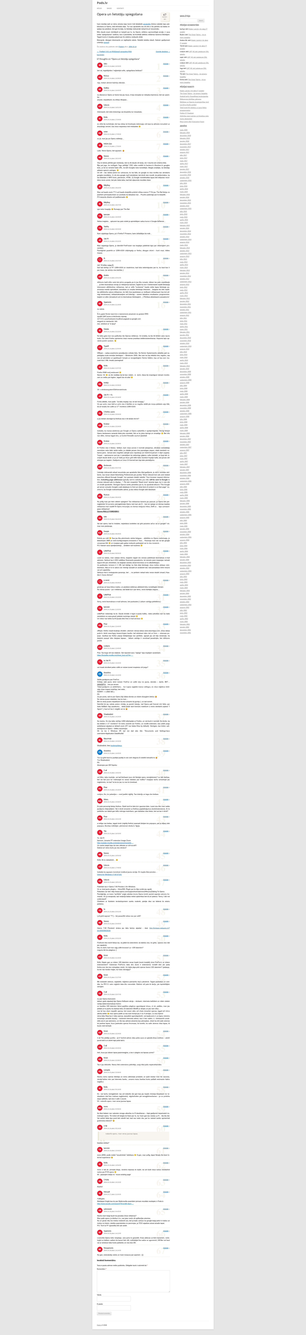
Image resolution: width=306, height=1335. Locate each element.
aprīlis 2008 (184, 428)
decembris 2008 (185, 405)
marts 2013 (184, 267)
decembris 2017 (185, 144)
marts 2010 (184, 363)
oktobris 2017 (184, 150)
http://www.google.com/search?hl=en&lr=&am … (115, 1204)
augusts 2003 (184, 574)
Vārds (99, 1295)
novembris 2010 (185, 341)
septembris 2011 (185, 312)
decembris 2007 (185, 439)
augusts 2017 (184, 152)
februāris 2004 (185, 557)
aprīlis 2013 (184, 265)
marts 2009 (184, 397)
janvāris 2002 (184, 627)
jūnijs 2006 (183, 489)
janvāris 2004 (184, 560)
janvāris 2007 (184, 470)
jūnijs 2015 (183, 214)
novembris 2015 (185, 203)
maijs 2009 (183, 391)
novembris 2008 (185, 408)
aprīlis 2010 (184, 360)
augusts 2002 (184, 607)
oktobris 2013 (184, 251)
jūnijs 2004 (183, 546)
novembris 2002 (185, 599)
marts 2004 (184, 554)
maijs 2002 (183, 616)
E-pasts (100, 1304)
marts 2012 (184, 296)
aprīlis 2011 (184, 327)
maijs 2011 (183, 324)
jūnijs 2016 (183, 186)
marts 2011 (184, 329)
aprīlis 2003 (184, 585)
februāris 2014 (185, 248)
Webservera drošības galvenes (190, 99)
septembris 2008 (185, 414)
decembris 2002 (185, 596)
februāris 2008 (185, 433)
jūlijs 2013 (183, 259)
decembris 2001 (185, 630)
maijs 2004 (183, 548)
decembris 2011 (185, 304)
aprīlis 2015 (184, 220)
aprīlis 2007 (184, 461)
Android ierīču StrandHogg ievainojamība (194, 96)
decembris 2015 (185, 200)
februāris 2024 (185, 133)
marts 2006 (184, 498)
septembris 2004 (185, 537)
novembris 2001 (185, 633)
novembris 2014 (185, 234)
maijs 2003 (183, 582)
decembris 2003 (185, 562)
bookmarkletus (116, 745)
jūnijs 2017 (183, 158)
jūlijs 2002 (183, 610)
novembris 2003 (185, 565)
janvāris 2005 (184, 529)
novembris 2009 (185, 374)
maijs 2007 (183, 459)
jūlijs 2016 (183, 183)
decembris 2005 (185, 506)
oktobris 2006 (184, 478)
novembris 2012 (185, 276)
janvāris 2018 (184, 141)
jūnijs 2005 (183, 523)
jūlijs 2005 (183, 520)
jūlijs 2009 (183, 386)
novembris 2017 (185, 147)
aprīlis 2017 (184, 164)
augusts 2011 (184, 315)
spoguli (106, 42)
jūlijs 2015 (183, 211)
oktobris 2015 (184, 206)
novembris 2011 (185, 307)
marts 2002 (184, 622)
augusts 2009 (184, 383)
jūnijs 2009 (183, 388)
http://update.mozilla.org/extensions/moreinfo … (115, 843)
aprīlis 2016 (184, 189)
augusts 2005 (184, 518)
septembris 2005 (185, 515)
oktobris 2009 (184, 377)
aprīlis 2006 (184, 495)
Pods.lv (102, 3)
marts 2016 (184, 192)
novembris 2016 (185, 175)
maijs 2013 (183, 262)
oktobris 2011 (184, 310)
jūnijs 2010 (183, 355)
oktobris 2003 (184, 568)
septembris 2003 (185, 571)
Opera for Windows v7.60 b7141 (109, 874)
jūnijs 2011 (183, 321)
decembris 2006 (185, 473)
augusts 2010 (184, 349)
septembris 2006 (185, 481)
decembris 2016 (185, 172)
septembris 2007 (185, 447)
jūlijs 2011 (183, 318)
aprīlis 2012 (184, 293)
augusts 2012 (184, 284)
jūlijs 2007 (183, 453)
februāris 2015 (185, 225)
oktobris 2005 (184, 512)
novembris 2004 (185, 532)
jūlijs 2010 (183, 352)
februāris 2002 (185, 624)
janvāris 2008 (184, 436)
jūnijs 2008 (183, 422)
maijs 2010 (183, 357)
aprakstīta (147, 24)
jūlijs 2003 (183, 577)
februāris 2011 (185, 332)
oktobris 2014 (184, 237)
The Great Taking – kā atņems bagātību (193, 93)
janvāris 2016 (184, 197)
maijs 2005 (183, 526)
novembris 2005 (185, 509)
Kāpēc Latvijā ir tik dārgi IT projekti (192, 91)
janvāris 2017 (184, 169)
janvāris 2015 (184, 228)
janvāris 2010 (184, 369)
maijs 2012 (183, 290)
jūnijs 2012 (183, 287)
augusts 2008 (184, 416)
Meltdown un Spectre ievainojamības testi (194, 102)
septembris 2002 (185, 605)
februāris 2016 (185, 194)
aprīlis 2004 (184, 551)
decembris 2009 (185, 372)
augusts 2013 (184, 256)
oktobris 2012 (184, 279)
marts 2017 (184, 166)
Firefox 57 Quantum (187, 113)
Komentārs (101, 1269)
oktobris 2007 (184, 445)
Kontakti (120, 8)
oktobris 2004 (184, 534)
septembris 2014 (185, 239)
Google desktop (163, 51)
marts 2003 (184, 588)
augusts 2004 (184, 540)
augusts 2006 (184, 484)
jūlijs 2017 (183, 155)
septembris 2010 (185, 346)
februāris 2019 (185, 138)
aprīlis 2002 (184, 619)
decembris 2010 (185, 338)
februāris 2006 (185, 501)
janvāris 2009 (184, 402)
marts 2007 (184, 464)
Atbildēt (165, 64)
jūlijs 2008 (183, 419)
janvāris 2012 (184, 301)
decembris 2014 (185, 231)
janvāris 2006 (184, 503)
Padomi (121, 47)
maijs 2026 (183, 130)
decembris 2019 (185, 136)
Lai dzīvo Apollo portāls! (188, 105)
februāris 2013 (185, 270)
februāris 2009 (185, 400)
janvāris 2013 (184, 273)
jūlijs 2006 (183, 487)
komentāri (164, 16)
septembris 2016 (185, 180)
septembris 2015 (185, 209)
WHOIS (109, 8)
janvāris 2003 (184, 593)
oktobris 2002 (184, 602)
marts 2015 (184, 223)
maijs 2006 (183, 492)
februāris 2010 (185, 366)
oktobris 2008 (184, 411)
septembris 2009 (185, 380)
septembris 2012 (185, 282)
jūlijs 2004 (183, 543)
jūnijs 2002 (183, 613)
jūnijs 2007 (183, 456)
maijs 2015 (183, 217)
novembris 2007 (185, 442)
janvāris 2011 (184, 335)
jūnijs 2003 (183, 579)
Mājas (99, 8)
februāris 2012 (185, 298)
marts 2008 (184, 430)
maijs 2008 (183, 425)
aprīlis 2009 (184, 394)
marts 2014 (184, 245)
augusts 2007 (184, 450)
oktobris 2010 (184, 343)
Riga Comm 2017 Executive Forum (192, 122)
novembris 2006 (185, 475)
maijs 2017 (183, 161)
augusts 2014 (184, 242)
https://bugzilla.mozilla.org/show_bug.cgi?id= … (115, 655)
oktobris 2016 (184, 178)
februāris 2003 (185, 591)
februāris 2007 (185, 467)
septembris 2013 (185, 253)
